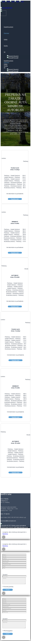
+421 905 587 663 (7, 8)
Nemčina (5, 534)
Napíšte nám (15, 199)
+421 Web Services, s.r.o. (21, 527)
